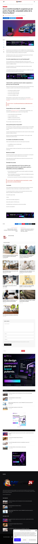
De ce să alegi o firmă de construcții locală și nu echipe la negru (17, 447)
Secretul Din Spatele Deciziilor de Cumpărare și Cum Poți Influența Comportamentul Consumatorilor (10, 256)
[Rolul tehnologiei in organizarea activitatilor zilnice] (5, 408)
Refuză (24, 539)
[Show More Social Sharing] (24, 18)
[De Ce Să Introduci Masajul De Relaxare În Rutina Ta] (5, 438)
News (7, 4)
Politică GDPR (27, 542)
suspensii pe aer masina (15, 110)
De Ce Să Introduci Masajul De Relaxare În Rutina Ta (15, 437)
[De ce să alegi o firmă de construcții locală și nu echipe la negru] (5, 448)
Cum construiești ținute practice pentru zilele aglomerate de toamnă (10, 272)
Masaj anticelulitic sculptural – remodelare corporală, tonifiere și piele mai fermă (10, 230)
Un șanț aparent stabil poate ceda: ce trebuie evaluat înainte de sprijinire (27, 301)
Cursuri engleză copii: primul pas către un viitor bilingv (10, 286)
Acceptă (17, 539)
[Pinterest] (4, 49)
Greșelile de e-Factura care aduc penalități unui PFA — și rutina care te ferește (27, 286)
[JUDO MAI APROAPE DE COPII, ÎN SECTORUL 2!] (5, 399)
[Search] (34, 2)
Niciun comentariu (18, 15)
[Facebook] (4, 42)
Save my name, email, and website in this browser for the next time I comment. (17, 341)
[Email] (4, 52)
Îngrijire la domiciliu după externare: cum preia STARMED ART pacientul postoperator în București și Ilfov (20, 403)
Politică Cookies (23, 542)
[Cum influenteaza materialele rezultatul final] (10, 309)
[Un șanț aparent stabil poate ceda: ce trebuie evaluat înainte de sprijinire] (27, 294)
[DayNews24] (19, 1)
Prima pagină (4, 4)
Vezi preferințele (32, 539)
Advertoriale (5, 6)
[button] (36, 530)
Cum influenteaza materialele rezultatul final (10, 315)
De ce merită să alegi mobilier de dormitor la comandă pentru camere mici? (18, 442)
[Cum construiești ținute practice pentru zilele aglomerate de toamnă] (10, 265)
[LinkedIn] (4, 47)
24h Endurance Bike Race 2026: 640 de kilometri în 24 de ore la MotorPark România (20, 393)
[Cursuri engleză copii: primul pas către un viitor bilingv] (10, 280)
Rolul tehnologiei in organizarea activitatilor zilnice (15, 407)
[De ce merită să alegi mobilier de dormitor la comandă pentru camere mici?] (5, 443)
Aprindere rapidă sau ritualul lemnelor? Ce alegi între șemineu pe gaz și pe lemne (10, 301)
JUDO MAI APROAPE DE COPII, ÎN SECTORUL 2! (14, 397)
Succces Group (8, 15)
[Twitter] (4, 45)
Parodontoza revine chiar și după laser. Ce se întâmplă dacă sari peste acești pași (27, 272)
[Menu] (3, 2)
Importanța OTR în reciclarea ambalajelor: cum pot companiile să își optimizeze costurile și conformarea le (27, 256)
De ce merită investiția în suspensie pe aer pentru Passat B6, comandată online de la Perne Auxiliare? (21, 433)
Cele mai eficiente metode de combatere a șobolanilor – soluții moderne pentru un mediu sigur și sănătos (27, 230)
